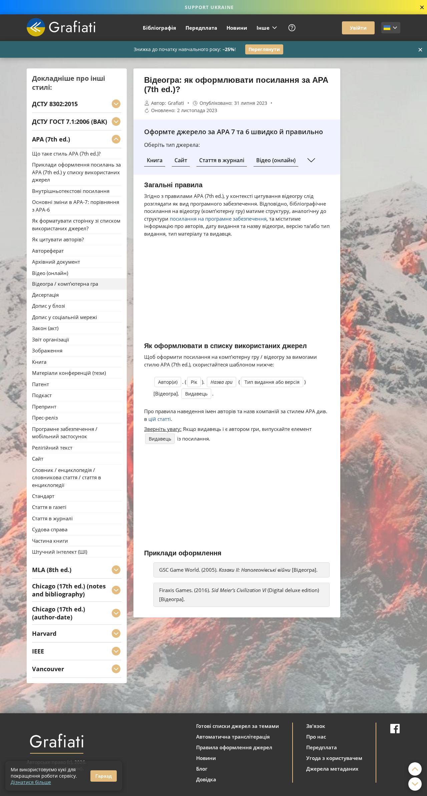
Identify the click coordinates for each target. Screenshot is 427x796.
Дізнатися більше (31, 782)
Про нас (316, 736)
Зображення (47, 350)
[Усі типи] (311, 160)
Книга (154, 160)
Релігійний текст (52, 447)
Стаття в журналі (221, 160)
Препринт (44, 406)
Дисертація (45, 294)
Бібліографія (159, 27)
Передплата (201, 27)
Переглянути (264, 49)
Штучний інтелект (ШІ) (59, 552)
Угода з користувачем (334, 758)
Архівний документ (56, 262)
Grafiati (176, 103)
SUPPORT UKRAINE (209, 7)
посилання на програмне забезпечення (218, 218)
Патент (40, 384)
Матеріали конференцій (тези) (69, 373)
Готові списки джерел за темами (237, 726)
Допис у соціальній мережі (64, 317)
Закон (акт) (45, 328)
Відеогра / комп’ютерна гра (65, 284)
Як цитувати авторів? (58, 239)
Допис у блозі (48, 306)
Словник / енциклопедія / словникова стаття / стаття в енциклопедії (66, 477)
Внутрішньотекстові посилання (70, 191)
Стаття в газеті (49, 507)
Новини (237, 27)
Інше (263, 27)
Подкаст (42, 395)
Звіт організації (50, 339)
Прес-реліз (45, 418)
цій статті (159, 419)
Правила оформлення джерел (234, 747)
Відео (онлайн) (276, 160)
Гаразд (103, 776)
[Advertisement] (373, 168)
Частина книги (50, 540)
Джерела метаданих (332, 768)
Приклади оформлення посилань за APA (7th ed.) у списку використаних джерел (76, 172)
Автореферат (48, 250)
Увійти (358, 28)
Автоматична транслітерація (233, 736)
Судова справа (49, 529)
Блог (201, 768)
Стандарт (43, 496)
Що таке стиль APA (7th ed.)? (66, 153)
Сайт (180, 160)
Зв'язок (315, 726)
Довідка (206, 779)
